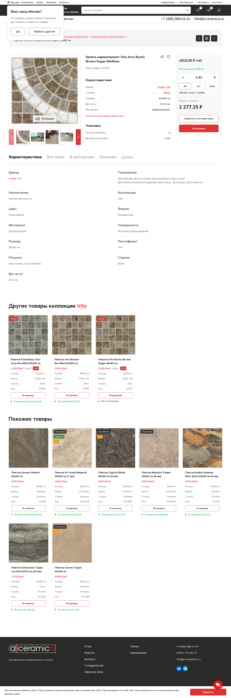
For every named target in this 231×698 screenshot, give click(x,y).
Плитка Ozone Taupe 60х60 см (68, 569)
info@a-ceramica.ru (188, 659)
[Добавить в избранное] (168, 57)
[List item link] (106, 647)
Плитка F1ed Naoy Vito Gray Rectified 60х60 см (26, 361)
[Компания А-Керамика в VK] (179, 668)
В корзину (198, 128)
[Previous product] (199, 38)
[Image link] (35, 649)
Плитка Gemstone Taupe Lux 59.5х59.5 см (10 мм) (27, 569)
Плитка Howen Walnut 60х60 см (25, 474)
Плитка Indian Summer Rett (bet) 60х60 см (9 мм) (201, 474)
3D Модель (48, 118)
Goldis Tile (164, 87)
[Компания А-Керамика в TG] (185, 668)
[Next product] (214, 38)
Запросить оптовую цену (198, 118)
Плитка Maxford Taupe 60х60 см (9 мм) (156, 474)
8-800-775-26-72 (186, 652)
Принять (208, 692)
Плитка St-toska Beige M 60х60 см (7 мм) (71, 474)
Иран (167, 92)
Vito (120, 198)
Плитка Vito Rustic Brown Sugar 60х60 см (114, 361)
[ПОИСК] (187, 10)
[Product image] (28, 335)
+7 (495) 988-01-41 (187, 646)
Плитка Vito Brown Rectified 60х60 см (67, 361)
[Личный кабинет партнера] (219, 10)
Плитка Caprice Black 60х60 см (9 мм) (111, 474)
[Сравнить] (162, 57)
